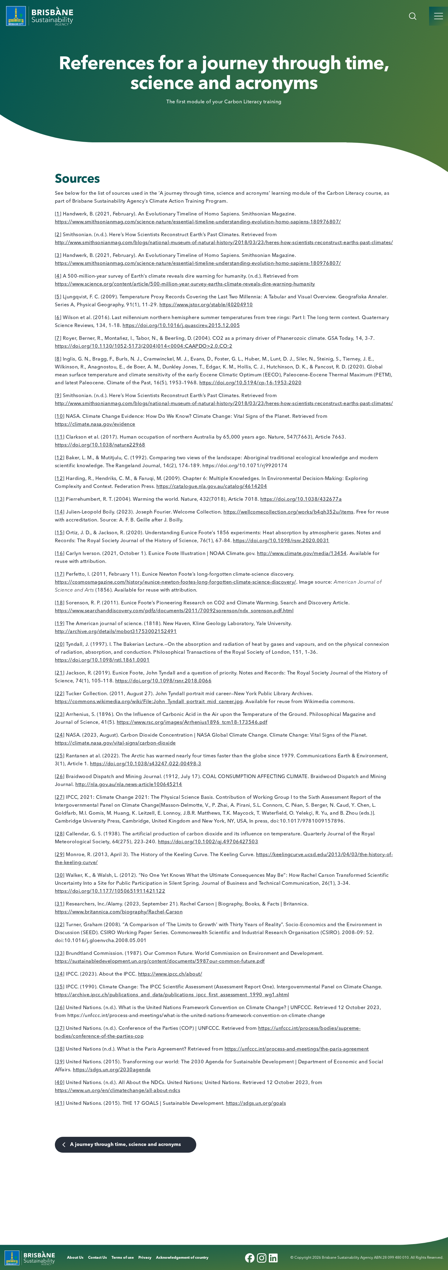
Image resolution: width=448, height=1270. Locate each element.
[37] (60, 1028)
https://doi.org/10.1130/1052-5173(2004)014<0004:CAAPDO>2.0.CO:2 (143, 346)
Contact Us (97, 1258)
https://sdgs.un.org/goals (256, 1103)
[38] (60, 1049)
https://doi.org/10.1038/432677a (301, 499)
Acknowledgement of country (182, 1258)
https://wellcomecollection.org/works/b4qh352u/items (288, 512)
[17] (60, 574)
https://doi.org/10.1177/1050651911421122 (110, 891)
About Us (75, 1258)
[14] (60, 512)
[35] (60, 987)
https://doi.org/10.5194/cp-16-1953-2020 (250, 383)
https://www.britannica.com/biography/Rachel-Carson (119, 912)
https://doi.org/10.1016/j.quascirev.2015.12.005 (181, 325)
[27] (60, 797)
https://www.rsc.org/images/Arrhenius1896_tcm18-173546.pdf (192, 722)
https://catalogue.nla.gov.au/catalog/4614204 (211, 486)
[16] (60, 553)
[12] (60, 458)
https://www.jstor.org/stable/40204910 (206, 305)
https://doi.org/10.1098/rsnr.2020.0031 (281, 541)
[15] (60, 533)
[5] (58, 297)
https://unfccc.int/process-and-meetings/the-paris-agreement (297, 1049)
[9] (58, 395)
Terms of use (123, 1258)
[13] (60, 499)
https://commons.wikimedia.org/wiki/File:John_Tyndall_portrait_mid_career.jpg (149, 701)
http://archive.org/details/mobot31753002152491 (116, 631)
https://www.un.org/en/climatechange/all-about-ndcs (117, 1090)
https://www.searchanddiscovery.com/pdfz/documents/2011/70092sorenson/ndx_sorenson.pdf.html (174, 611)
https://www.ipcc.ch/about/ (170, 974)
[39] (60, 1062)
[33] (60, 953)
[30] (60, 875)
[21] (60, 673)
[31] (60, 904)
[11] (60, 437)
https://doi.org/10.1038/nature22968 (100, 445)
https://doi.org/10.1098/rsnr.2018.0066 (163, 681)
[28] (60, 834)
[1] (58, 214)
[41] (60, 1103)
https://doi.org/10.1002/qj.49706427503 (208, 842)
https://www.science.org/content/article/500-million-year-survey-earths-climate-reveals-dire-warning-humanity (185, 284)
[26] (60, 776)
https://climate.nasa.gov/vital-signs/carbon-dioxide (115, 743)
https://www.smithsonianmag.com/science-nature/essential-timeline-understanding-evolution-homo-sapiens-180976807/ (198, 222)
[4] (58, 276)
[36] (60, 1007)
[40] (60, 1082)
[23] (60, 714)
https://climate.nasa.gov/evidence (95, 424)
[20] (60, 644)
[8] (58, 359)
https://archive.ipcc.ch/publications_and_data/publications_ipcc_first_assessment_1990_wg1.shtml (172, 995)
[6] (58, 317)
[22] (60, 694)
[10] (60, 416)
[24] (60, 735)
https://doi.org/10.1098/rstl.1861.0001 (102, 660)
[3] (58, 255)
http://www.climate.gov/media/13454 (302, 553)
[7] (58, 338)
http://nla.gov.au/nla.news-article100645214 (128, 784)
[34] (60, 974)
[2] (58, 235)
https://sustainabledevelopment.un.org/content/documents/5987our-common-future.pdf (160, 961)
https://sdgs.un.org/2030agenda (112, 1070)
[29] (60, 854)
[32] (60, 925)
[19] (60, 623)
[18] (60, 603)
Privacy (144, 1258)
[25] (60, 756)
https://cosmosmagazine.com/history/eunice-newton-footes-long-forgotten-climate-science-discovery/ (175, 582)
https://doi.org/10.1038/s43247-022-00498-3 (145, 764)
